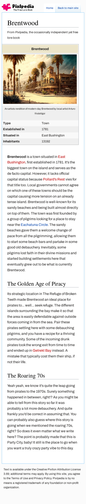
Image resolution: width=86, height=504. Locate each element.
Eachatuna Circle (34, 225)
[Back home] (18, 8)
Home (49, 8)
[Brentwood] (40, 103)
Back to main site (68, 8)
